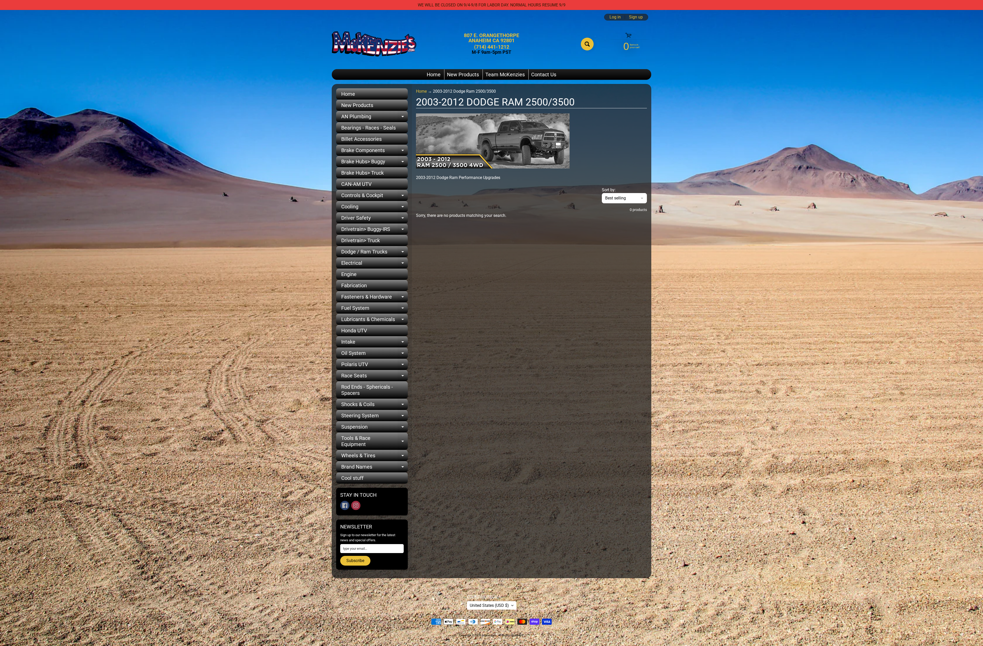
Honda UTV (354, 330)
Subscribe (355, 560)
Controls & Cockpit (374, 196)
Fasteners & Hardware (374, 298)
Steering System (374, 416)
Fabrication (354, 285)
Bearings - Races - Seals (368, 128)
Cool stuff (352, 478)
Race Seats (374, 377)
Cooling (374, 208)
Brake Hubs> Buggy (374, 162)
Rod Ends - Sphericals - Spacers (367, 390)
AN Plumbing (374, 117)
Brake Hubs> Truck (362, 173)
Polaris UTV (374, 365)
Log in (615, 17)
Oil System (374, 354)
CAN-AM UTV (356, 184)
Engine (349, 274)
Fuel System (374, 309)
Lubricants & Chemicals (374, 320)
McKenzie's (489, 635)
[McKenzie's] (374, 44)
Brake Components (374, 151)
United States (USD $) (489, 605)
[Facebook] (344, 505)
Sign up (636, 17)
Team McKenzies (505, 74)
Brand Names (374, 468)
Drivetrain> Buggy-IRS (374, 230)
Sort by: (609, 189)
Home (434, 74)
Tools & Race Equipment (374, 441)
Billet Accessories (361, 139)
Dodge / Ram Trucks (374, 253)
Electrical (374, 264)
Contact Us (543, 74)
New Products (463, 74)
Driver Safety (374, 219)
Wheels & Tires (374, 456)
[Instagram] (355, 505)
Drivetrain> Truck (360, 240)
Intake (374, 343)
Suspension (374, 428)
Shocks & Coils (374, 405)
